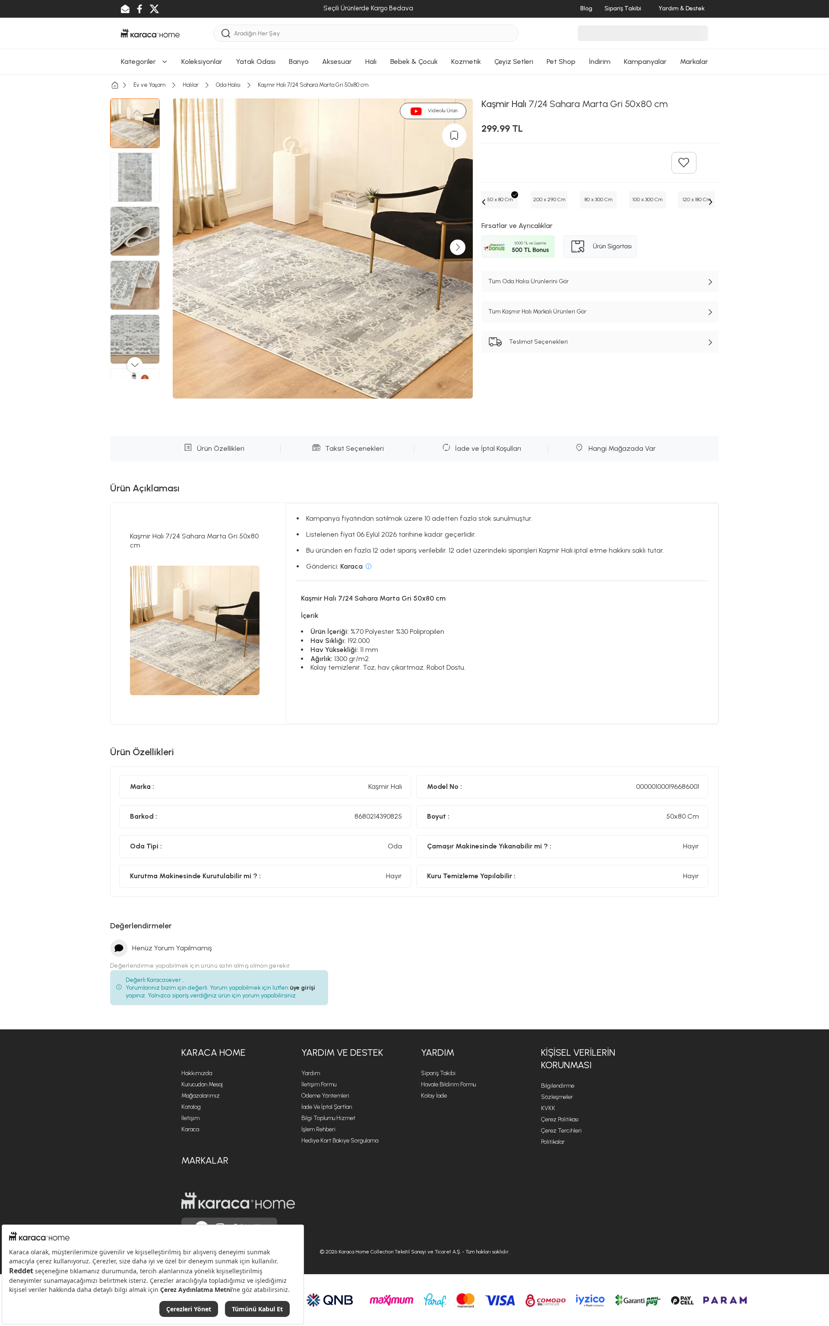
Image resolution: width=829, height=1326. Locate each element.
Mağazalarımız (200, 1095)
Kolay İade (434, 1095)
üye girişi (302, 987)
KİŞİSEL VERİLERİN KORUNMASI (578, 1059)
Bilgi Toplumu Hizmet (328, 1118)
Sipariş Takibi (438, 1073)
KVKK (548, 1108)
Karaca (190, 1129)
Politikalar (553, 1142)
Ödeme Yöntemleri (325, 1095)
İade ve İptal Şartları (326, 1107)
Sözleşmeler (557, 1097)
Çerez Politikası (560, 1119)
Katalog (191, 1107)
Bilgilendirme (557, 1085)
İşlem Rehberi (318, 1129)
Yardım (310, 1073)
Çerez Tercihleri (561, 1130)
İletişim (190, 1118)
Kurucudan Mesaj (202, 1084)
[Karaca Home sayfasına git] (238, 1201)
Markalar (204, 1160)
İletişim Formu (318, 1084)
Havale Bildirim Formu (448, 1084)
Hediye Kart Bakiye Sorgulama (339, 1140)
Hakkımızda (196, 1073)
